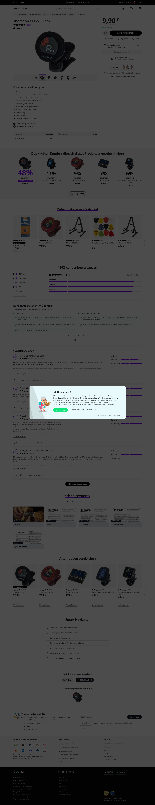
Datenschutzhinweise (113, 415)
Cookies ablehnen (77, 409)
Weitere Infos (91, 409)
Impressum (101, 415)
